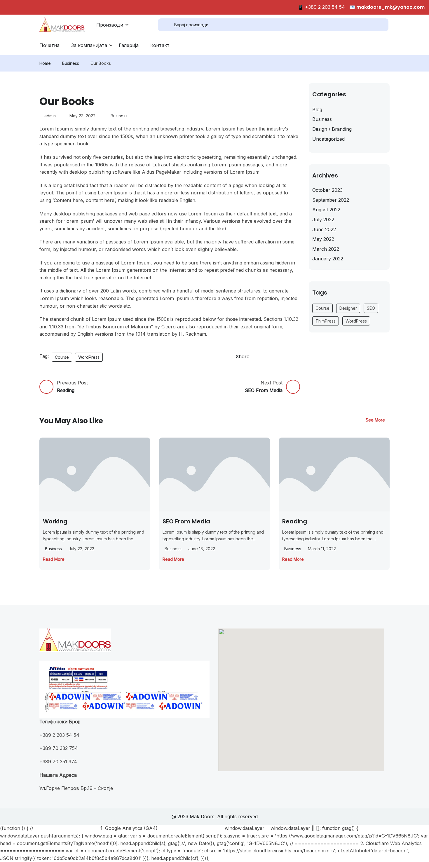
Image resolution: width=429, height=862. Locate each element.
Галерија (129, 45)
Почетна (49, 45)
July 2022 (323, 219)
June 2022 (324, 229)
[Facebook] (263, 357)
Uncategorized (328, 139)
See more (375, 419)
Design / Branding (332, 129)
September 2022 (330, 200)
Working (55, 521)
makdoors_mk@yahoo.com (390, 7)
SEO (371, 308)
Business (70, 63)
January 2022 (327, 259)
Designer (348, 308)
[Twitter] (276, 357)
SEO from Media (186, 521)
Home (45, 63)
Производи (109, 25)
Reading (294, 521)
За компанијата (89, 45)
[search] (166, 24)
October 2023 (327, 190)
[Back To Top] (417, 852)
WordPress (89, 357)
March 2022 (325, 249)
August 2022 (326, 210)
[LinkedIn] (289, 357)
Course (62, 357)
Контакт (160, 45)
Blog (317, 109)
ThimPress (325, 320)
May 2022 (323, 239)
